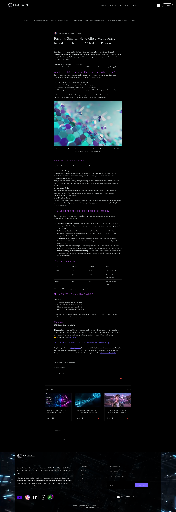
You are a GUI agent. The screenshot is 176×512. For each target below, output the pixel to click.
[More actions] (121, 33)
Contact (83, 482)
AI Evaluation (58, 362)
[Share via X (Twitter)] (55, 373)
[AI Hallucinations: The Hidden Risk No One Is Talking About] (117, 400)
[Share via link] (64, 373)
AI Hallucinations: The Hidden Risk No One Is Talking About (117, 411)
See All (129, 389)
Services (84, 466)
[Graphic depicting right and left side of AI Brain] (58, 400)
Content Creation (77, 20)
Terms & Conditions (116, 466)
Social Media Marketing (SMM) (59, 20)
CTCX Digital (20, 5)
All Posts (26, 20)
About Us (84, 470)
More (133, 20)
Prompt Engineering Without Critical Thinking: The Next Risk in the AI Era (87, 411)
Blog (82, 474)
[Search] (158, 5)
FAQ (82, 478)
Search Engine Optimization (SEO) (94, 20)
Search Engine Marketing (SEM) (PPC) (118, 20)
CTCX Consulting (54, 468)
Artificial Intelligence (59, 367)
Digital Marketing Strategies (40, 20)
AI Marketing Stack (70, 362)
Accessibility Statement (117, 476)
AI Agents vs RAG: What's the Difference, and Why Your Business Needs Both (57, 411)
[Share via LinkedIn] (59, 373)
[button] (167, 5)
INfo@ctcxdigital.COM (128, 496)
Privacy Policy (114, 471)
